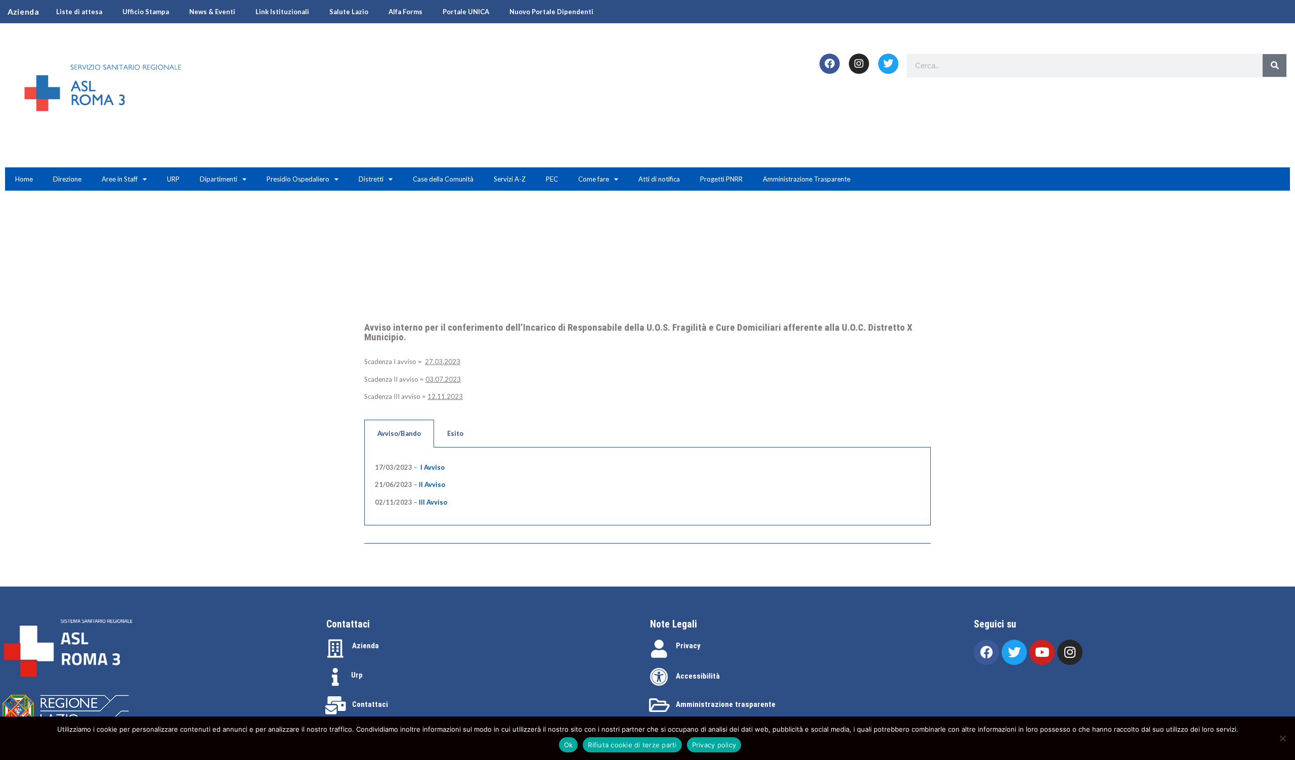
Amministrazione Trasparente (806, 179)
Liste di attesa (79, 12)
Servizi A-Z (510, 179)
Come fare (593, 179)
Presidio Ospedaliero (298, 179)
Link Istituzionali (282, 12)
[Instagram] (859, 64)
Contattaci (370, 704)
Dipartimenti (218, 179)
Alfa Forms (405, 12)
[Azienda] (335, 649)
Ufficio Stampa (145, 12)
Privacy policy (714, 745)
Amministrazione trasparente (725, 704)
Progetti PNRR (721, 179)
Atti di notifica (659, 179)
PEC (552, 179)
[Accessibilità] (659, 677)
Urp (357, 675)
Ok (568, 745)
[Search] (1274, 65)
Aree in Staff (120, 179)
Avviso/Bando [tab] (399, 433)
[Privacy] (659, 649)
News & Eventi (212, 12)
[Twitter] (888, 64)
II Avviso (432, 484)
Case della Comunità (443, 179)
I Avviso (432, 467)
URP (173, 179)
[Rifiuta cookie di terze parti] (1282, 738)
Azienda (365, 645)
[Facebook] (829, 64)
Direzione (67, 179)
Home (24, 179)
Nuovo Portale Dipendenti (551, 12)
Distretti (371, 179)
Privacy (688, 645)
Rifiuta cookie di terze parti (632, 745)
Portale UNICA (466, 12)
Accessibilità (698, 676)
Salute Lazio (348, 12)
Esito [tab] (455, 433)
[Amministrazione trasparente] (659, 705)
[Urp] (335, 677)
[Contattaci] (335, 705)
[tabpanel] (647, 487)
